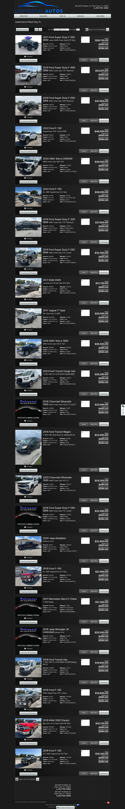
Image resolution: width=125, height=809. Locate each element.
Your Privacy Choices (72, 804)
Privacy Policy (43, 801)
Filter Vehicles (23, 29)
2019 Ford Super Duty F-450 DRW (59, 69)
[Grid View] (36, 29)
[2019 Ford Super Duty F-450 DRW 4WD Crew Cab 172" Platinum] (28, 75)
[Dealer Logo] (38, 7)
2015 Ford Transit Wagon (59, 433)
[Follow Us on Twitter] (105, 802)
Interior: (62, 48)
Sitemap (65, 804)
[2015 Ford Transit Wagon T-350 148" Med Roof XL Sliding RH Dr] (28, 447)
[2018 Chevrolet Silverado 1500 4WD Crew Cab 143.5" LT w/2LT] (28, 409)
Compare (29, 56)
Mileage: (63, 44)
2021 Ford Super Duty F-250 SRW (59, 39)
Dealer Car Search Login (51, 804)
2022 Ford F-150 (54, 129)
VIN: (61, 50)
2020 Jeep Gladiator (54, 539)
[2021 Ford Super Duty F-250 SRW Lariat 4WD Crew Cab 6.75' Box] (28, 45)
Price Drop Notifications (28, 60)
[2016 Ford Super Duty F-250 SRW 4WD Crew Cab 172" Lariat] (28, 515)
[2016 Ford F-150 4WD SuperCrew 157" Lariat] (28, 697)
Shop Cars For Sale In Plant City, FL (22, 801)
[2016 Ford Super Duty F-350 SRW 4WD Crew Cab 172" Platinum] (28, 227)
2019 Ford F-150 (55, 570)
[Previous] (87, 29)
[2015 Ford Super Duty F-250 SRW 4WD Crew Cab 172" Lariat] (28, 257)
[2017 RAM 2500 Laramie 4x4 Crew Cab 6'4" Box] (28, 288)
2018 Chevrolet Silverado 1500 (59, 403)
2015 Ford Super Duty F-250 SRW (59, 251)
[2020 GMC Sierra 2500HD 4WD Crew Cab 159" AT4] (28, 166)
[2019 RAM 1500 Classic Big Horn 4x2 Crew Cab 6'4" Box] (28, 728)
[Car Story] (85, 44)
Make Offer (94, 60)
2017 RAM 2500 (56, 281)
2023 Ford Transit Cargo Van (59, 372)
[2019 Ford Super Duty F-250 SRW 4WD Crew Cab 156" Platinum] (28, 105)
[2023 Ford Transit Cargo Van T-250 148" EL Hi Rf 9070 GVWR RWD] (28, 379)
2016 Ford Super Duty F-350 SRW (59, 221)
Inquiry (84, 60)
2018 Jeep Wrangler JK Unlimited (56, 631)
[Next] (107, 29)
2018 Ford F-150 (55, 752)
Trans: (45, 48)
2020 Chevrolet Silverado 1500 (57, 479)
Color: (62, 46)
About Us (32, 801)
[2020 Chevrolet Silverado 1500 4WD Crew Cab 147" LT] (28, 485)
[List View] (40, 29)
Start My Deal (104, 60)
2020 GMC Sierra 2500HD (57, 160)
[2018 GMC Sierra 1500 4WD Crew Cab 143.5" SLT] (28, 348)
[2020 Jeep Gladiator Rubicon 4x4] (28, 546)
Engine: (45, 46)
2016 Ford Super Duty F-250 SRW (59, 509)
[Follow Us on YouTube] (108, 802)
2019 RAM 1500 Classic (56, 721)
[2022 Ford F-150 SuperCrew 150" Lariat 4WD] (28, 136)
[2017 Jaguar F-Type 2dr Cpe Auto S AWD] (28, 318)
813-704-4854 (102, 8)
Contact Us (37, 801)
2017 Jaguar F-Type (54, 312)
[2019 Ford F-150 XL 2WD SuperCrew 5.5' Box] (28, 576)
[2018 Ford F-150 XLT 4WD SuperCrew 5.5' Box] (28, 758)
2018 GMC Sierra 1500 (55, 342)
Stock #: (45, 44)
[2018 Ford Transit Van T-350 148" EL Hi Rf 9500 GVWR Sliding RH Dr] (28, 667)
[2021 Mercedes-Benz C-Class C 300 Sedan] (28, 606)
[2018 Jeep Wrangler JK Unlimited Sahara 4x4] (28, 637)
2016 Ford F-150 (54, 691)
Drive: (45, 50)
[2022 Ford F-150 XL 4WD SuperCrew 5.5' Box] (28, 196)
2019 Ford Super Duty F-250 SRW (59, 99)
